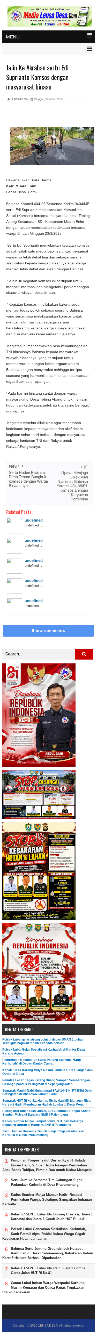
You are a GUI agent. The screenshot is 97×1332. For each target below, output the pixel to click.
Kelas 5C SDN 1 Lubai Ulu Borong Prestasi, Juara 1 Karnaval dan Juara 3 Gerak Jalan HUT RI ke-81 (52, 1216)
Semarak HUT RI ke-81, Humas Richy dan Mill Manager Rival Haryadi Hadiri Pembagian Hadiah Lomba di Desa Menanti (46, 1102)
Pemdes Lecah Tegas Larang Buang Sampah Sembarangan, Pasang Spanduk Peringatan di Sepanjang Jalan (46, 1082)
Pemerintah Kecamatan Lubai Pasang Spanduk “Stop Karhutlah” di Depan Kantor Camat (41, 1061)
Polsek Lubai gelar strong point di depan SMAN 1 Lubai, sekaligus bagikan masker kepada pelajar (42, 1041)
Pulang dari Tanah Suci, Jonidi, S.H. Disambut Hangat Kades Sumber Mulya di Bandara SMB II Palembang (46, 1112)
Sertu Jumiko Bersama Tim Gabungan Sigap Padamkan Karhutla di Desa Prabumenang (43, 1133)
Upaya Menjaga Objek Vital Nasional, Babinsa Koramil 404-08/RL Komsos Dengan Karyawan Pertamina (72, 485)
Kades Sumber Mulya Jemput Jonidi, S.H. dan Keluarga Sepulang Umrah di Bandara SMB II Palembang (42, 1123)
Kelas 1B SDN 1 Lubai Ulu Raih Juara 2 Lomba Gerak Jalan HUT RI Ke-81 (48, 1270)
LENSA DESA (48, 1325)
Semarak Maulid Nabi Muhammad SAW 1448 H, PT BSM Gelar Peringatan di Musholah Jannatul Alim (47, 1092)
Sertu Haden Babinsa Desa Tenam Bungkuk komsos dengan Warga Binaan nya (28, 479)
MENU (13, 36)
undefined (34, 520)
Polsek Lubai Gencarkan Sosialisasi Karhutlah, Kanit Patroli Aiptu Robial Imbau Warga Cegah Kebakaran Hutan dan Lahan (44, 1233)
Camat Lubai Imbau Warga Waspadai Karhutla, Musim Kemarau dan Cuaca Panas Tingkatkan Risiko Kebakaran (43, 1287)
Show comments (48, 630)
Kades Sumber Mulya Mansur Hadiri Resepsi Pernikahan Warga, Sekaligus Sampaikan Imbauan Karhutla (47, 1199)
